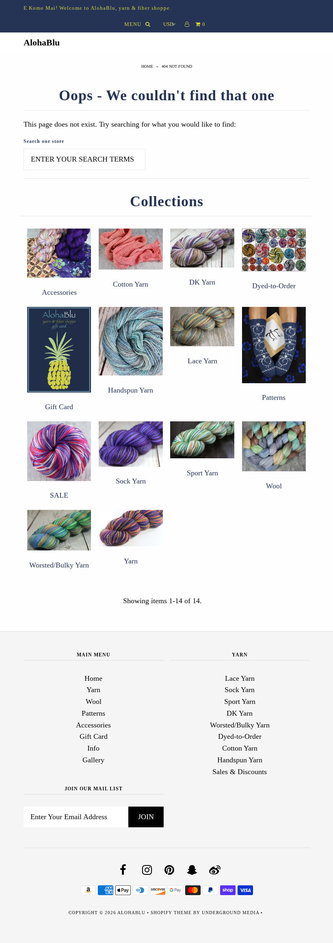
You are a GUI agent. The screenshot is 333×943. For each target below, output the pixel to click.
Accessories (59, 292)
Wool (274, 486)
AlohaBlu (42, 42)
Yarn (131, 561)
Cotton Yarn (130, 284)
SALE (59, 495)
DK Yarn (202, 282)
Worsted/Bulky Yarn (59, 565)
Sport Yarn (202, 473)
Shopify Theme (171, 912)
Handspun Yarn (130, 390)
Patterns (273, 397)
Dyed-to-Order (274, 286)
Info (93, 748)
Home (147, 66)
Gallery (93, 760)
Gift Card (59, 407)
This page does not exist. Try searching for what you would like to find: (130, 124)
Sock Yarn (131, 481)
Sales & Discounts (239, 772)
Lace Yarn (202, 361)
